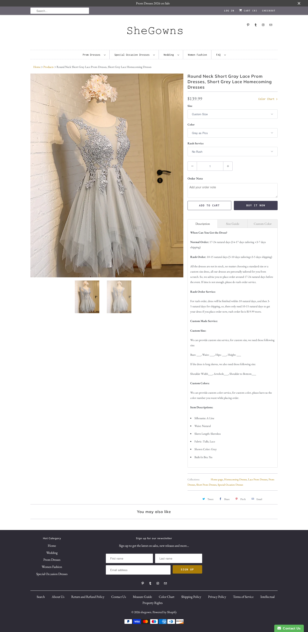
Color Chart (267, 99)
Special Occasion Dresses (132, 54)
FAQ (219, 54)
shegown (146, 612)
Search (41, 597)
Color (191, 124)
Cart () (249, 10)
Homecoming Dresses (235, 479)
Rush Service (196, 143)
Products (48, 67)
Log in (229, 10)
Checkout (269, 10)
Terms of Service (243, 597)
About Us (58, 597)
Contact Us (118, 597)
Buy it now (255, 205)
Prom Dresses (92, 54)
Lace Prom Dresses (257, 479)
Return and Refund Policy (87, 597)
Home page (217, 479)
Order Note (195, 178)
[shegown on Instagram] (263, 25)
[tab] (203, 223)
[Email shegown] (270, 25)
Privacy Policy (217, 597)
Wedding (169, 54)
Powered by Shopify (165, 612)
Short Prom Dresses (206, 484)
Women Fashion (197, 54)
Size (190, 106)
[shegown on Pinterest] (248, 25)
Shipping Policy (191, 597)
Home (52, 545)
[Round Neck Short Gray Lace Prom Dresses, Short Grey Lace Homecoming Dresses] (106, 175)
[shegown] (154, 31)
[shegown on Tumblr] (255, 25)
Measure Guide (142, 597)
